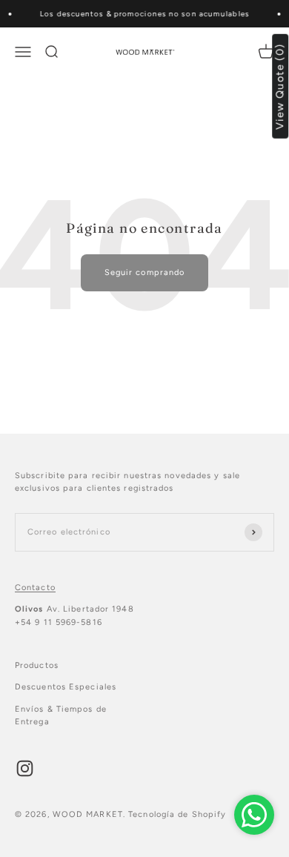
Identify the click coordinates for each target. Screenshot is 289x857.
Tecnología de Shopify (177, 814)
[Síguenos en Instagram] (25, 768)
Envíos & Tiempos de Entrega (61, 715)
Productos (37, 665)
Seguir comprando (144, 272)
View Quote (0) (280, 86)
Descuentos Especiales (65, 687)
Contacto (35, 587)
